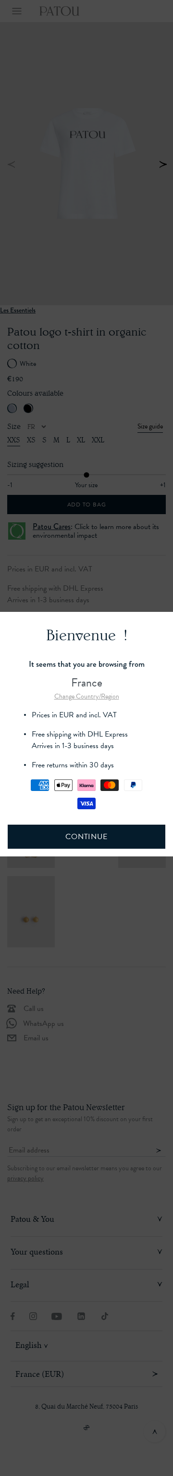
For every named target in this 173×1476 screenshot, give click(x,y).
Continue (86, 836)
